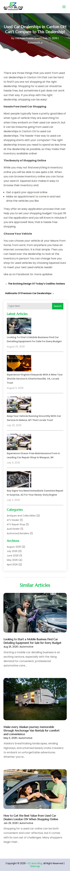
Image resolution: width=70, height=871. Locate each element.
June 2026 (13, 555)
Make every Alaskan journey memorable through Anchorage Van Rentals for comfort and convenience (32, 730)
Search (58, 306)
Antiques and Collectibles (21, 515)
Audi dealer (13, 528)
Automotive (35, 43)
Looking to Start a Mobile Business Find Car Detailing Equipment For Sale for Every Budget (32, 641)
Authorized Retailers (18, 533)
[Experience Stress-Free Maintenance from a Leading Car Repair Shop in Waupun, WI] (19, 442)
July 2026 (12, 551)
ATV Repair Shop (16, 524)
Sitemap (35, 866)
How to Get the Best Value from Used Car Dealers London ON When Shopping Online (31, 817)
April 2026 (12, 564)
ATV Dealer (13, 520)
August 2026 (14, 546)
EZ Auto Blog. (35, 863)
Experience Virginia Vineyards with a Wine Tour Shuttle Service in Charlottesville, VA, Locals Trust (35, 378)
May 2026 (12, 560)
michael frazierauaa (28, 38)
